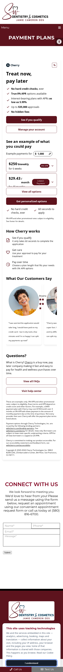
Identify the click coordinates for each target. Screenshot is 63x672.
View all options (31, 191)
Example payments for (19, 153)
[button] (31, 165)
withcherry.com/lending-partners (20, 428)
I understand (31, 663)
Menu (5, 27)
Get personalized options (31, 201)
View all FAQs (31, 381)
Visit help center (31, 391)
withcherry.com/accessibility (18, 445)
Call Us (17, 669)
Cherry (29, 362)
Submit (7, 552)
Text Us (49, 669)
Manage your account (31, 129)
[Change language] (54, 65)
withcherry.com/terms (15, 430)
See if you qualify (31, 119)
